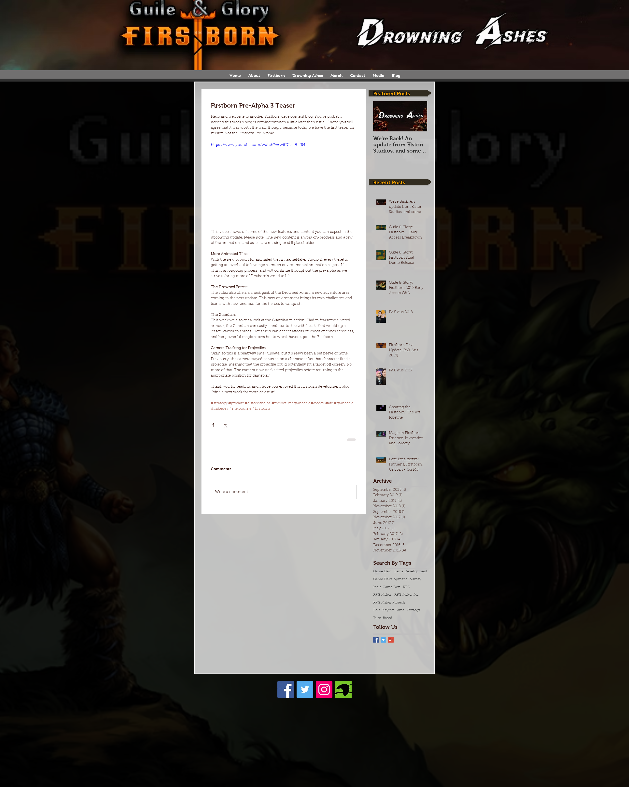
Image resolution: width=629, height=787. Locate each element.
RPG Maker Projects (389, 602)
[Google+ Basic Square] (391, 640)
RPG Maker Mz (406, 595)
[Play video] (284, 183)
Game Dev (382, 571)
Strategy (413, 610)
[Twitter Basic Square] (383, 640)
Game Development (410, 571)
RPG (406, 587)
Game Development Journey (397, 579)
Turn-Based (382, 618)
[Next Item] (419, 116)
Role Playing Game (388, 610)
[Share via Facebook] (213, 425)
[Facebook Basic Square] (376, 640)
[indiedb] (343, 689)
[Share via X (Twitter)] (225, 425)
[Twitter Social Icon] (305, 689)
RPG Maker (382, 595)
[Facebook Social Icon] (285, 689)
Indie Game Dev (386, 587)
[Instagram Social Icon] (324, 689)
